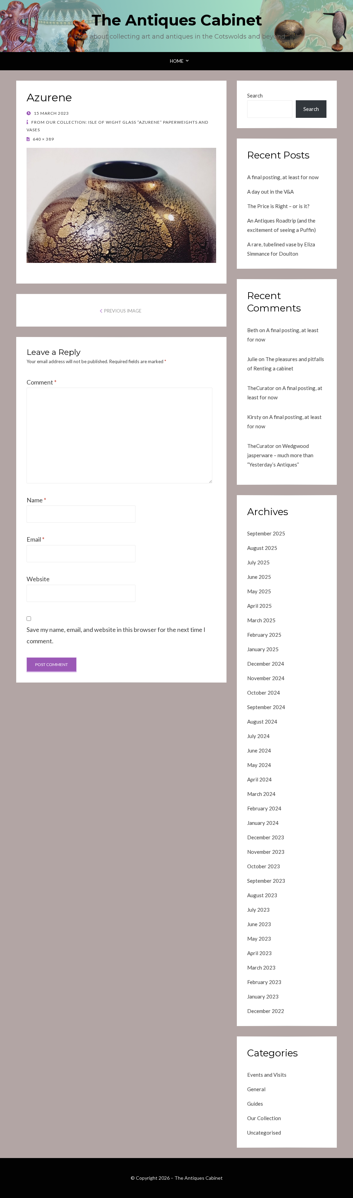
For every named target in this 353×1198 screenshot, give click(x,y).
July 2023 (258, 910)
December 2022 (265, 1011)
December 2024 (265, 664)
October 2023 (263, 866)
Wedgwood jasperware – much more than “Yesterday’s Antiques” (280, 455)
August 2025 (262, 548)
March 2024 (261, 794)
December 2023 (265, 837)
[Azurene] (121, 204)
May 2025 (259, 591)
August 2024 (262, 721)
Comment (42, 382)
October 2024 (263, 692)
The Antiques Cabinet (176, 20)
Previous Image (122, 311)
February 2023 (264, 982)
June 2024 (259, 750)
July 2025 (258, 562)
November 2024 (265, 678)
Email (35, 539)
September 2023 (266, 881)
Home (176, 61)
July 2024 (258, 736)
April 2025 (259, 606)
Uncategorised (264, 1132)
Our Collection (264, 1118)
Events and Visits (266, 1075)
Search (255, 95)
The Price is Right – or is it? (278, 206)
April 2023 (259, 953)
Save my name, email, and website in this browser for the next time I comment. (116, 635)
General (256, 1089)
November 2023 (265, 852)
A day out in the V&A (270, 191)
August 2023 (262, 895)
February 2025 (264, 635)
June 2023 (259, 924)
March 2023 (261, 967)
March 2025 (261, 620)
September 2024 (266, 707)
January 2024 (263, 823)
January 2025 (263, 649)
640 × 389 (43, 139)
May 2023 (259, 938)
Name (36, 500)
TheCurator (260, 388)
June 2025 (259, 577)
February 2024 (264, 808)
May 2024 (259, 765)
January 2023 (263, 996)
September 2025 (266, 533)
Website (38, 579)
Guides (255, 1103)
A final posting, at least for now (283, 177)
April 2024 (259, 779)
